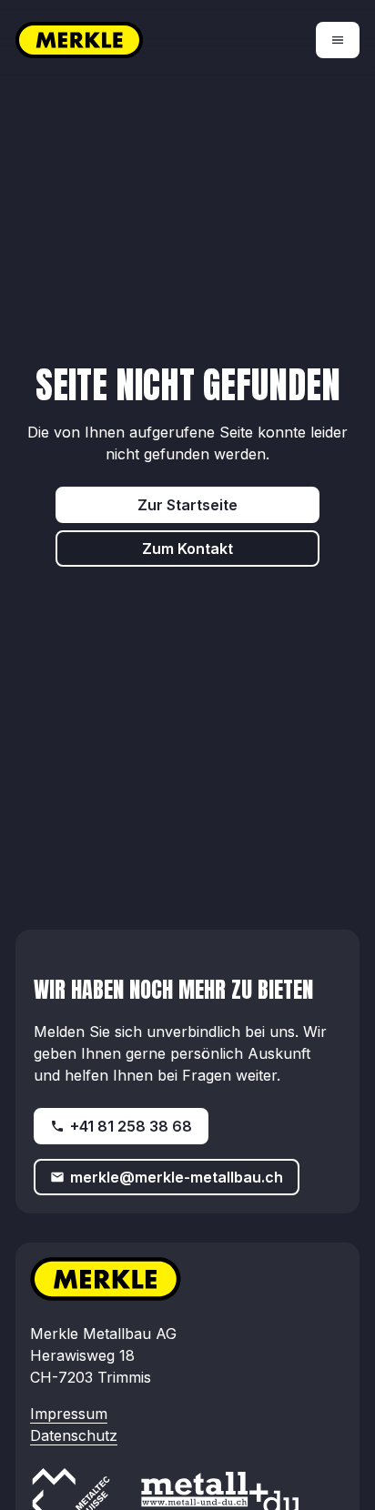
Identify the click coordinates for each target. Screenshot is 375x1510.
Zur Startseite (187, 505)
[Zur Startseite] (101, 40)
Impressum (68, 1413)
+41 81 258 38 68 (131, 1126)
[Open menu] (338, 40)
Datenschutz (73, 1435)
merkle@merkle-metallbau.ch (176, 1177)
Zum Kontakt (187, 548)
